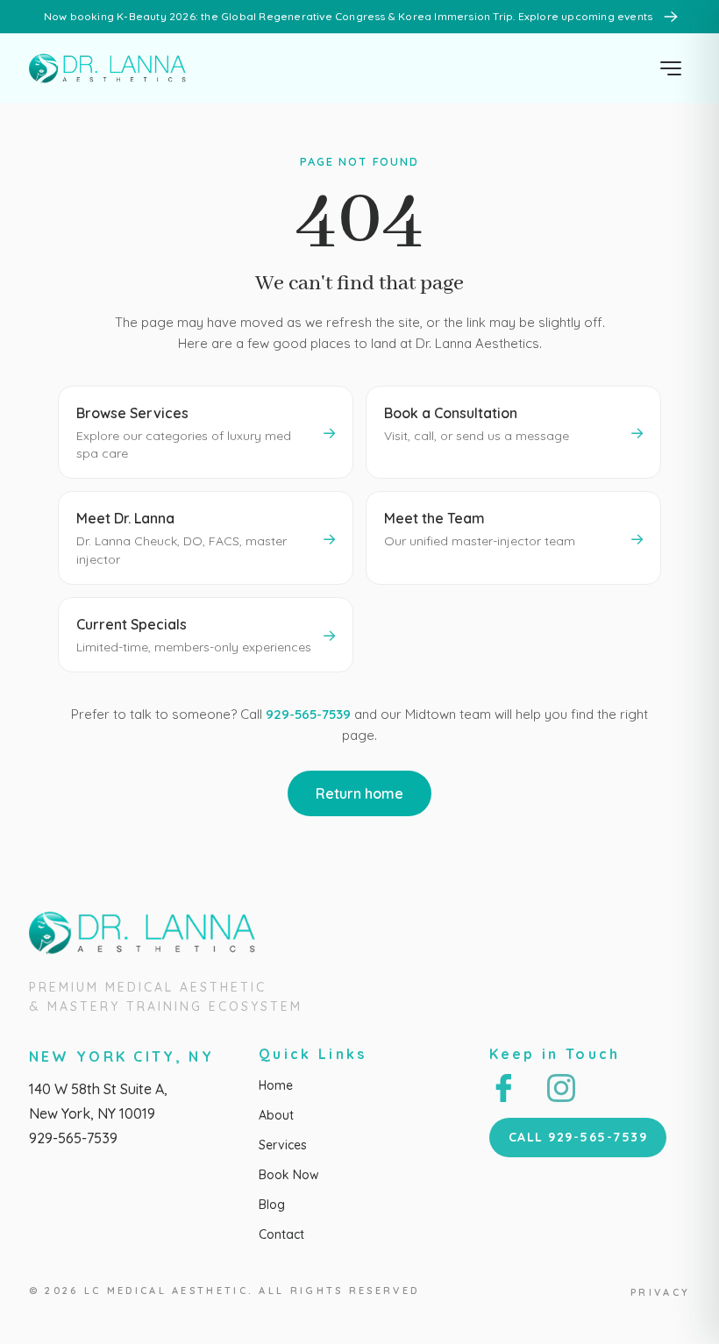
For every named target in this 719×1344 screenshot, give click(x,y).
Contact (281, 1234)
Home (276, 1085)
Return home (359, 793)
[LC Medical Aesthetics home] (112, 68)
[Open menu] (670, 68)
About (276, 1115)
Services (283, 1145)
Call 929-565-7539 (578, 1137)
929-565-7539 (308, 714)
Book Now (289, 1175)
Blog (272, 1204)
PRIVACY (660, 1292)
